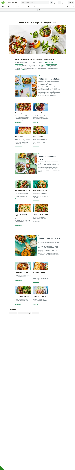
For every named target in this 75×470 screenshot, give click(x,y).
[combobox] (35, 2)
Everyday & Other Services (12, 2)
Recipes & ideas (28, 6)
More (41, 6)
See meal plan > (18, 122)
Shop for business (68, 6)
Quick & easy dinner (22, 313)
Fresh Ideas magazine (45, 65)
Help (35, 6)
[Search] (47, 2)
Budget (29, 313)
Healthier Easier (35, 313)
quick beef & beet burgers (48, 62)
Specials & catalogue (17, 6)
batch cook (19, 65)
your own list (21, 69)
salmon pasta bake (19, 64)
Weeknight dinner (13, 313)
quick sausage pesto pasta (51, 64)
